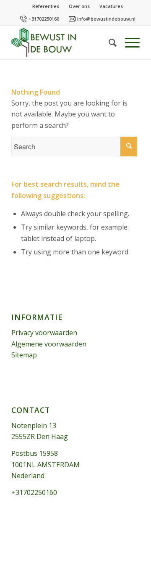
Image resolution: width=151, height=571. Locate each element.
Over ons (79, 6)
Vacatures (111, 6)
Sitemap (24, 355)
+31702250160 (44, 19)
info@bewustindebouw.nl (106, 19)
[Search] (108, 42)
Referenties (45, 6)
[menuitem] (108, 42)
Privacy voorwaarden (44, 332)
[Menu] (128, 42)
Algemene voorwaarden (48, 344)
